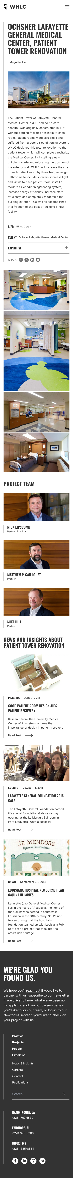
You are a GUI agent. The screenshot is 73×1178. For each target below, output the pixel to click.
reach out (33, 990)
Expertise (19, 1055)
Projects (18, 1042)
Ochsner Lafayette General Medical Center (43, 237)
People (17, 1048)
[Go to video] (36, 672)
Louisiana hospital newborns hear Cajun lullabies (36, 892)
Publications (20, 1082)
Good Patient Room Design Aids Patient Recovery (32, 708)
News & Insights (22, 1063)
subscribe (35, 995)
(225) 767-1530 (22, 1117)
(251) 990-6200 (23, 1133)
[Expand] (66, 247)
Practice (18, 1036)
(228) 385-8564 (23, 1148)
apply (13, 1005)
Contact (17, 1076)
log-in (52, 1010)
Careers (17, 1070)
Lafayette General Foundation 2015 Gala (36, 798)
